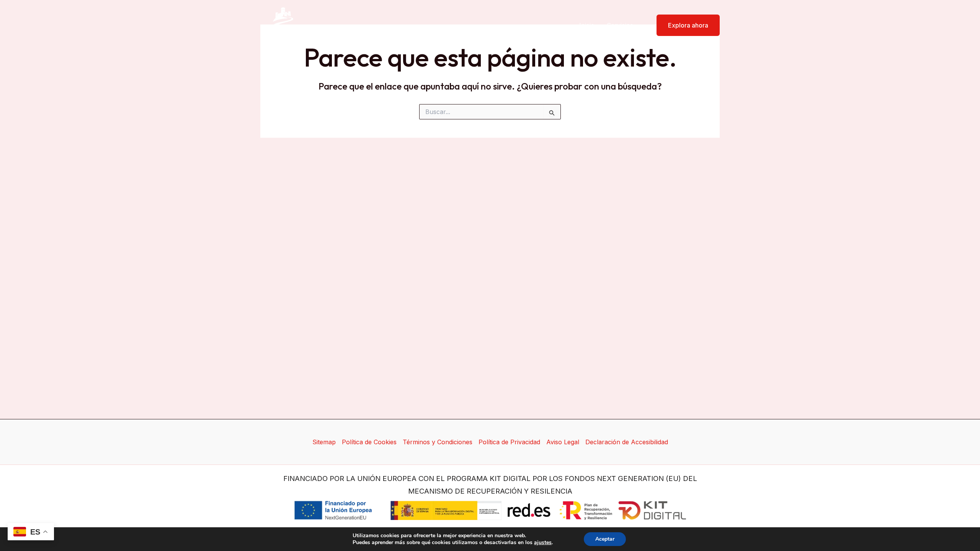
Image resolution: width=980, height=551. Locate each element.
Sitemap (324, 442)
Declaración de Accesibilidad (626, 442)
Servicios (620, 25)
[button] (683, 25)
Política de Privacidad (509, 442)
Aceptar (604, 539)
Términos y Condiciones (437, 442)
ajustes (543, 542)
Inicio (587, 25)
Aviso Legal (562, 442)
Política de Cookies (369, 442)
